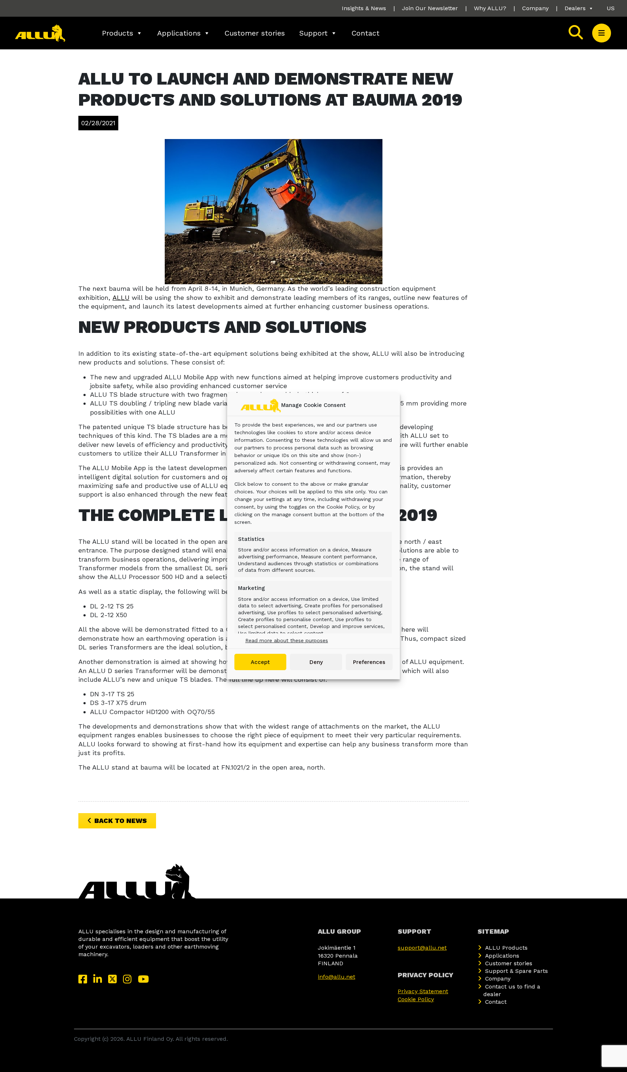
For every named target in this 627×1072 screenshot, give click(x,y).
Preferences (369, 662)
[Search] (576, 33)
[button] (601, 33)
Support (313, 33)
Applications (179, 33)
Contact (366, 33)
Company (535, 8)
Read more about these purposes (286, 640)
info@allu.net (336, 976)
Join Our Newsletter (430, 8)
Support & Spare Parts (516, 970)
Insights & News (364, 8)
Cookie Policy (416, 999)
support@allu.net (422, 947)
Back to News (120, 820)
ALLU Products (506, 947)
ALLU (121, 297)
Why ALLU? (490, 8)
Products (117, 33)
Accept (260, 662)
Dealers (575, 8)
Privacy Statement (423, 991)
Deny (316, 662)
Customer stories (255, 33)
